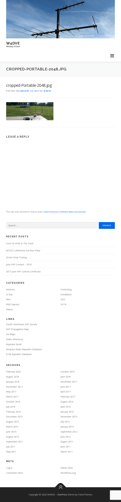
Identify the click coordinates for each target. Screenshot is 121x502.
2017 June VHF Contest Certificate (23, 271)
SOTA (63, 304)
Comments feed (14, 472)
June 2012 (65, 436)
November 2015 (68, 416)
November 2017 (14, 386)
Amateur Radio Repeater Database (24, 349)
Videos (9, 309)
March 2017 (12, 396)
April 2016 (65, 406)
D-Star (9, 294)
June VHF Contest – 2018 (19, 264)
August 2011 (66, 441)
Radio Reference (14, 339)
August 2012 (12, 436)
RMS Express (12, 304)
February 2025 (13, 371)
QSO (62, 299)
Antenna (10, 289)
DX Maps (10, 334)
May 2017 (11, 391)
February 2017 (67, 396)
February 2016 (13, 411)
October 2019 (67, 371)
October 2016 (13, 401)
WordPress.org (68, 472)
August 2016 (66, 401)
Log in (9, 467)
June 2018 (65, 376)
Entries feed (66, 467)
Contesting (66, 289)
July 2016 (10, 406)
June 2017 (65, 386)
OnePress (62, 494)
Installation (66, 294)
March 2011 (66, 451)
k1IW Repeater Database (19, 354)
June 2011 (65, 446)
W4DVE (13, 43)
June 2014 (11, 431)
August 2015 (12, 421)
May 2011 (11, 451)
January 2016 (67, 411)
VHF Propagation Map (17, 329)
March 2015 (12, 426)
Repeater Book (14, 344)
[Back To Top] (60, 487)
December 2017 (68, 381)
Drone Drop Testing (16, 257)
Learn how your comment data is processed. (65, 211)
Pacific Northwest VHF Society (21, 324)
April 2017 (65, 391)
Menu (112, 55)
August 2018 (12, 376)
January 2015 (67, 426)
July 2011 (10, 446)
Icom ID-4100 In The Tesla (19, 243)
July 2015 (65, 421)
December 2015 (14, 416)
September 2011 (14, 441)
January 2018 (12, 381)
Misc (8, 299)
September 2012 (68, 431)
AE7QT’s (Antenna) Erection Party (23, 250)
